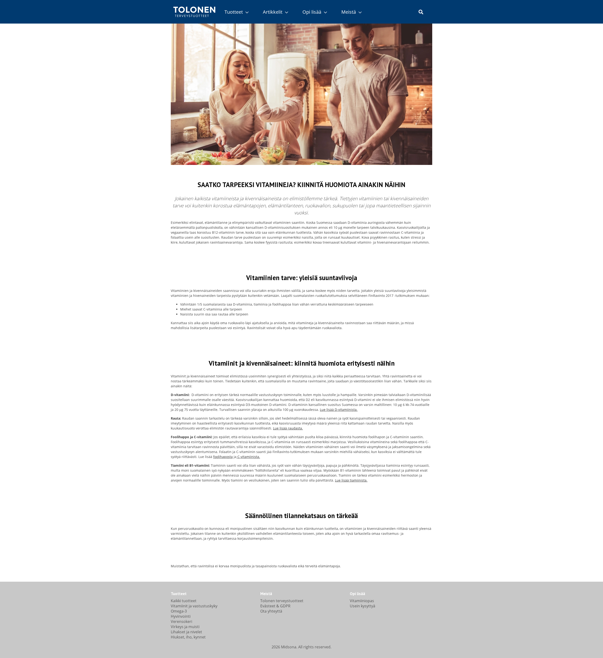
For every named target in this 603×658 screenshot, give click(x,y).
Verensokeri (181, 621)
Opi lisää (312, 12)
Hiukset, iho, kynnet (188, 637)
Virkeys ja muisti (185, 626)
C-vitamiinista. (248, 456)
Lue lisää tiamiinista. (351, 480)
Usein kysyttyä (362, 606)
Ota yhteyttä (271, 611)
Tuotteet (234, 12)
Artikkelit (273, 12)
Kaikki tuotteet (183, 600)
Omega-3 (179, 611)
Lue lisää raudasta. (288, 428)
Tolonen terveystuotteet (281, 600)
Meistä (349, 12)
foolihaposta (223, 456)
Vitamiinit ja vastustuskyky (194, 606)
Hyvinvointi (181, 616)
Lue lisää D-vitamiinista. (339, 409)
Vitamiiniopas (362, 600)
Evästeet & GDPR (275, 606)
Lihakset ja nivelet (186, 631)
